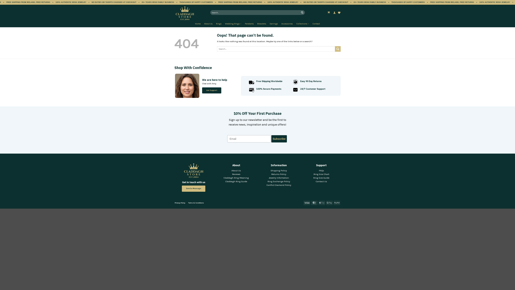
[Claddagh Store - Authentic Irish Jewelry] (189, 13)
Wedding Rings (232, 24)
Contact (316, 24)
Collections (301, 24)
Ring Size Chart (321, 174)
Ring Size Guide (321, 178)
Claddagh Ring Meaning (236, 178)
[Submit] (302, 12)
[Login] (334, 13)
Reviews (236, 174)
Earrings (274, 24)
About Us (208, 24)
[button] (329, 12)
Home (198, 24)
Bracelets (261, 24)
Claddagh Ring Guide (236, 181)
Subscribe (279, 138)
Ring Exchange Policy (279, 181)
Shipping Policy (279, 170)
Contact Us (321, 181)
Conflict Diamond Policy (278, 185)
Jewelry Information (279, 178)
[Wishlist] (339, 12)
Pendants (249, 24)
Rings (219, 24)
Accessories (287, 24)
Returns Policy (278, 174)
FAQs (321, 170)
